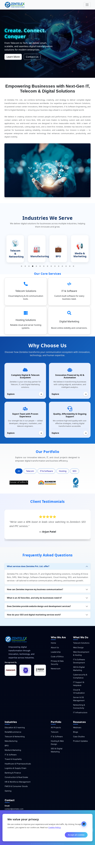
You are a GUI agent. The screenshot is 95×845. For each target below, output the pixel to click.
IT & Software (46, 471)
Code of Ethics (57, 656)
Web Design (78, 647)
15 (73, 266)
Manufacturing (11, 741)
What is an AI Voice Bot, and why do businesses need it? (34, 597)
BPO (7, 745)
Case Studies (79, 736)
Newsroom (55, 668)
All (19, 471)
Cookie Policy (54, 827)
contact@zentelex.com (14, 809)
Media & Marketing (13, 750)
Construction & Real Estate (16, 777)
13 (66, 266)
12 (62, 266)
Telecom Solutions (81, 643)
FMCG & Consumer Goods (16, 786)
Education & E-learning (15, 727)
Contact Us (32, 56)
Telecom (30, 471)
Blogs (75, 732)
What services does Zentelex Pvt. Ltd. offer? (28, 566)
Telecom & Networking (15, 736)
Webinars (77, 727)
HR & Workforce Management (17, 782)
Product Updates (80, 741)
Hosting (62, 471)
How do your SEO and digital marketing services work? (34, 614)
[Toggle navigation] (87, 4)
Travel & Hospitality (13, 759)
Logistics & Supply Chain (15, 768)
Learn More (13, 56)
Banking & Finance (13, 773)
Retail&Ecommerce (13, 732)
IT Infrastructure (80, 712)
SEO (74, 471)
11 (58, 266)
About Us (55, 647)
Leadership (56, 652)
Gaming (8, 791)
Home (53, 643)
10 (55, 266)
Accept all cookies (76, 834)
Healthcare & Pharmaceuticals (18, 764)
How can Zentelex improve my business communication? (35, 589)
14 (70, 266)
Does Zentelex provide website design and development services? (39, 606)
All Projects (56, 727)
